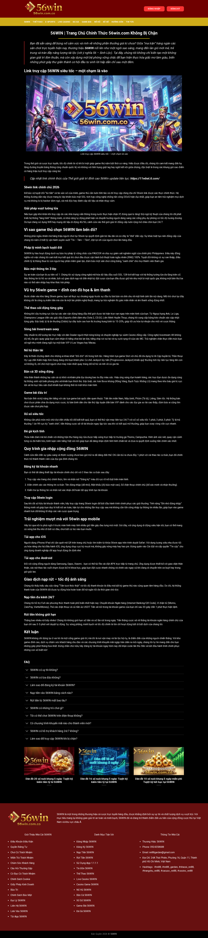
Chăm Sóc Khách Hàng (22, 863)
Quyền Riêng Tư (19, 846)
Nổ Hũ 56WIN (83, 889)
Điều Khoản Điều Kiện (22, 841)
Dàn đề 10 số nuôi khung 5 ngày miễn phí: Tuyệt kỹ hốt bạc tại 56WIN (158, 780)
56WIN (27, 22)
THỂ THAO (37, 22)
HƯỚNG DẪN (117, 22)
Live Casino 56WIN (86, 879)
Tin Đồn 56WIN (84, 868)
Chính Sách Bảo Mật (21, 895)
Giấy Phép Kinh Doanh (22, 884)
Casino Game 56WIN (87, 884)
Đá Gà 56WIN (83, 911)
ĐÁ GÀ (76, 22)
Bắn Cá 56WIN (84, 895)
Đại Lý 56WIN (18, 900)
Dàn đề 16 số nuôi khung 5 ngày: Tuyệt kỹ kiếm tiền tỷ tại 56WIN (104, 780)
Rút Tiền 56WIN (84, 857)
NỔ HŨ (97, 22)
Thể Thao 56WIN (85, 873)
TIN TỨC (130, 22)
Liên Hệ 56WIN (18, 905)
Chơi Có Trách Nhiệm (21, 852)
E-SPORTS (50, 22)
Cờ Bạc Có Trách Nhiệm (23, 873)
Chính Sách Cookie (20, 879)
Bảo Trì (14, 889)
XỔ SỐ (106, 22)
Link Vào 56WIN (19, 911)
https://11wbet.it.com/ (144, 178)
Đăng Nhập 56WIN (86, 841)
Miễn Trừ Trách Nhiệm (22, 857)
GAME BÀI (87, 22)
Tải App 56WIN (19, 916)
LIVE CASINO (64, 22)
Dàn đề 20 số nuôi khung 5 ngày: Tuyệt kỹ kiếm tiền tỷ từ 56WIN (49, 780)
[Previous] (23, 770)
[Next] (184, 770)
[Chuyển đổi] (27, 670)
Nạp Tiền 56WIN (85, 852)
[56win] (45, 8)
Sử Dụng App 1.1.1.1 (87, 863)
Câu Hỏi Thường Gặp (21, 868)
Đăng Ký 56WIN (84, 846)
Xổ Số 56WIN (83, 900)
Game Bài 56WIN (85, 905)
